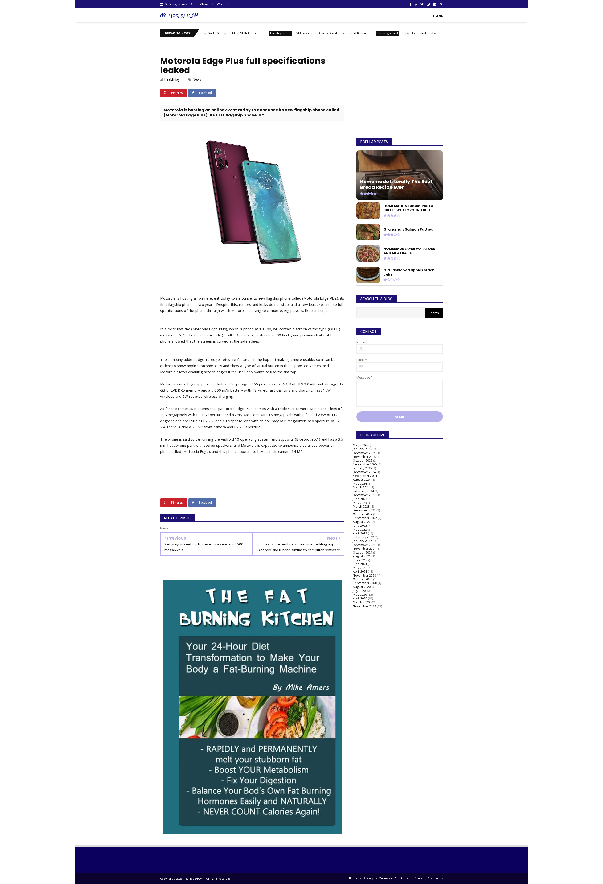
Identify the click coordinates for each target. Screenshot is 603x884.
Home (353, 878)
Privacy (368, 878)
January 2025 (362, 468)
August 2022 (362, 522)
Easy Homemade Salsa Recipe (388, 33)
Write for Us (225, 4)
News (196, 79)
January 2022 (362, 541)
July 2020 (359, 591)
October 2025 (362, 460)
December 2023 (364, 495)
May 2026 (360, 445)
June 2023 (360, 499)
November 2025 (364, 456)
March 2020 (361, 602)
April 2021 (360, 571)
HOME (438, 15)
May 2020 (360, 594)
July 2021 (359, 560)
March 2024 (361, 487)
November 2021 (364, 548)
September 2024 (365, 476)
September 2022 (365, 518)
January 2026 (362, 449)
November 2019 (364, 606)
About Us (437, 878)
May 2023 (360, 502)
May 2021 (360, 568)
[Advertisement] (399, 93)
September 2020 (365, 583)
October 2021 (362, 552)
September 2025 (365, 464)
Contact (420, 878)
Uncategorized (243, 33)
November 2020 (364, 575)
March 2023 (361, 506)
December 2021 (364, 545)
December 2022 (364, 510)
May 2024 (360, 483)
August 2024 (362, 479)
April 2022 (360, 533)
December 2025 (364, 453)
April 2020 (360, 598)
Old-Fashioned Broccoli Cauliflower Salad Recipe (294, 33)
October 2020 (362, 579)
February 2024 (363, 491)
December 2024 (364, 472)
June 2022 (360, 525)
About (204, 4)
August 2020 (362, 587)
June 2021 (360, 564)
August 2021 (362, 556)
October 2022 (362, 514)
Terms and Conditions (393, 878)
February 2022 (363, 537)
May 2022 (360, 529)
